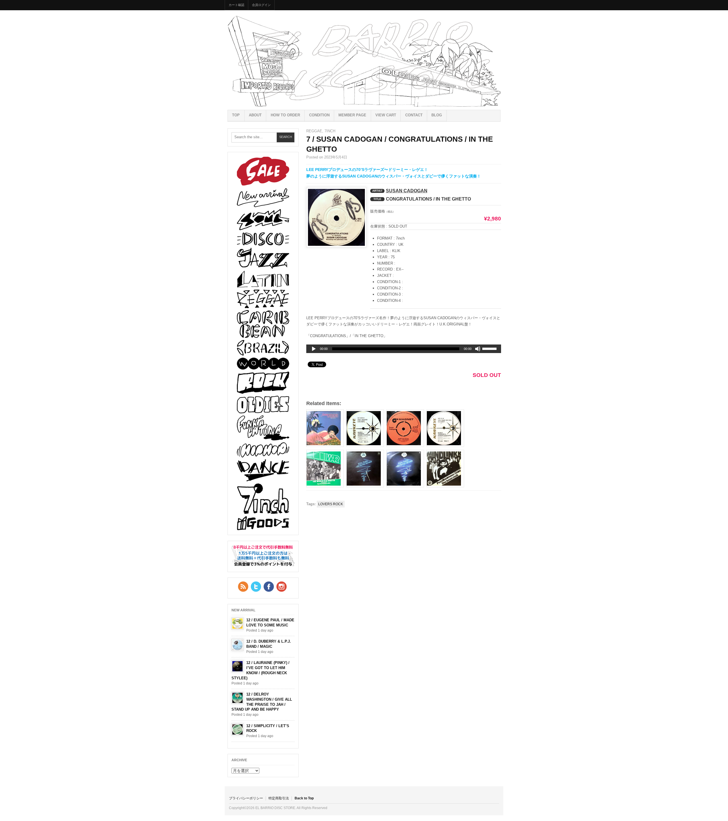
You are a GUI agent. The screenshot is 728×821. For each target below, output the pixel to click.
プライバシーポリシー (246, 798)
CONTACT (414, 115)
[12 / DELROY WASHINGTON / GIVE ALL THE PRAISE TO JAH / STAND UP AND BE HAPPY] (237, 698)
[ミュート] (478, 349)
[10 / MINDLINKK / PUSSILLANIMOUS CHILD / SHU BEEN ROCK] (445, 468)
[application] (403, 349)
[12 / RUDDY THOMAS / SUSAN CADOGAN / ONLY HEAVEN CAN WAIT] (365, 428)
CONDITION (319, 115)
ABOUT (255, 115)
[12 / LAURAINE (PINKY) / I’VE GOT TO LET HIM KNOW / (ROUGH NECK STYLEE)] (237, 666)
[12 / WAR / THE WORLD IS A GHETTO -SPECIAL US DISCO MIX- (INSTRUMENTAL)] (325, 468)
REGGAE (314, 131)
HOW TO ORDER (285, 115)
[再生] (314, 349)
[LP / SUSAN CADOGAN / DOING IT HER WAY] (325, 428)
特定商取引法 (278, 798)
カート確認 (236, 5)
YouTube (281, 586)
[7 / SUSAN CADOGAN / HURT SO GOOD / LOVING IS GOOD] (405, 428)
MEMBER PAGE (352, 115)
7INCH (329, 131)
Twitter (256, 586)
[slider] (490, 350)
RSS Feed (243, 586)
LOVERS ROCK (330, 504)
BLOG (436, 115)
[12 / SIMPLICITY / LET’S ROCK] (237, 729)
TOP (236, 115)
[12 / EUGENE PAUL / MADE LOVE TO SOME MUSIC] (237, 624)
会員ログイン (261, 5)
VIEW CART (385, 115)
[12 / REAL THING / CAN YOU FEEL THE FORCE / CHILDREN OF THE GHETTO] (405, 468)
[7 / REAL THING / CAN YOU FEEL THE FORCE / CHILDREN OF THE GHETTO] (365, 468)
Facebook (269, 586)
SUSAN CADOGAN (406, 190)
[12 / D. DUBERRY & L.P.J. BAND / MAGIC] (237, 645)
